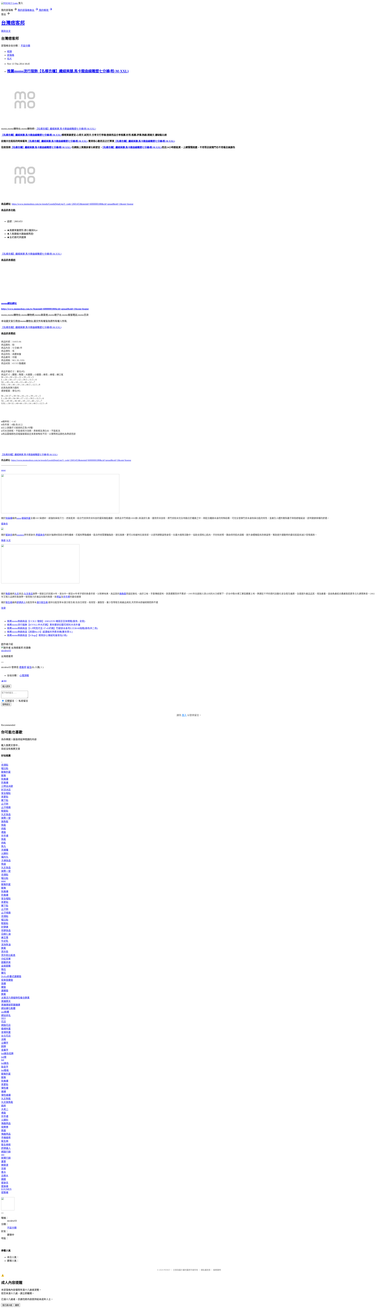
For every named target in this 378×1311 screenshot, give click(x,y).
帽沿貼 (4, 768)
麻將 (3, 1105)
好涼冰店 (6, 789)
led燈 (3, 1057)
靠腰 (3, 983)
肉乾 (3, 843)
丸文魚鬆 (6, 1098)
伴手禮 (66, 597)
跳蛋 (3, 1130)
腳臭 (3, 775)
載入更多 (6, 686)
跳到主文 (6, 31)
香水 (3, 1172)
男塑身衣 (40, 535)
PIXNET (167, 1270)
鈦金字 (4, 1067)
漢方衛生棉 (42, 602)
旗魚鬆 (122, 594)
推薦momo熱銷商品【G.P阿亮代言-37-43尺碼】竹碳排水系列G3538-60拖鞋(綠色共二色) (52, 628)
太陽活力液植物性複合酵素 (15, 997)
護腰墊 (4, 990)
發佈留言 (6, 704)
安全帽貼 (6, 793)
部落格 (10, 55)
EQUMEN (6, 1189)
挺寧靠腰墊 (7, 980)
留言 (29, 667)
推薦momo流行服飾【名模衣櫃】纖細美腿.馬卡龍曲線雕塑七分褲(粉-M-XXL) (68, 71)
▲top (3, 680)
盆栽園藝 (6, 966)
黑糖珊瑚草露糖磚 (10, 1005)
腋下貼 (4, 800)
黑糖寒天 (6, 1001)
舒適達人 (21, 602)
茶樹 (3, 1168)
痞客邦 (22, 667)
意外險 (4, 951)
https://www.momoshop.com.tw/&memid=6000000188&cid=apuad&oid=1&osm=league (45, 309)
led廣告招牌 (7, 1053)
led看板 (5, 1070)
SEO (3, 1018)
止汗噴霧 (6, 807)
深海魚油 (6, 944)
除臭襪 (9, 518)
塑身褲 (4, 1186)
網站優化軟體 (8, 1008)
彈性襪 (4, 1088)
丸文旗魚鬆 (7, 1102)
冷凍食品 (6, 860)
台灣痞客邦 (13, 23)
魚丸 (3, 846)
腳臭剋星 (26, 518)
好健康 (4, 927)
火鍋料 (4, 853)
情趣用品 (6, 1123)
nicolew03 (6, 650)
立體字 (4, 1043)
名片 (9, 58)
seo (2, 1154)
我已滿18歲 (7, 1305)
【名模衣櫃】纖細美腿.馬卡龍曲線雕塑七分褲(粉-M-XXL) (66, 128)
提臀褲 (4, 1192)
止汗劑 (4, 804)
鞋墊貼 (4, 811)
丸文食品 (28, 594)
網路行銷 (6, 1151)
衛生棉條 (6, 1144)
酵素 (3, 948)
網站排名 (6, 1015)
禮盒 (59, 597)
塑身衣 (4, 524)
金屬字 (4, 1050)
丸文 (8, 540)
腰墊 (3, 987)
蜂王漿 (4, 937)
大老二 (4, 1109)
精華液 (4, 1165)
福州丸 (4, 857)
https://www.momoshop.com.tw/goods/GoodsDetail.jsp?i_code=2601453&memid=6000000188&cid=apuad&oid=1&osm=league (72, 204)
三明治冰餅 (7, 786)
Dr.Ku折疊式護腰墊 (11, 976)
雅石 (3, 969)
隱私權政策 (205, 1270)
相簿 (9, 51)
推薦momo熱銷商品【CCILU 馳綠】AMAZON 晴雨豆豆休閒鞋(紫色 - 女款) (46, 621)
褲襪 (3, 1091)
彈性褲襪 (6, 1095)
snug (3, 470)
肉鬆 (3, 828)
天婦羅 (4, 850)
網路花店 (6, 1025)
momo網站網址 (9, 303)
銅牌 (3, 1046)
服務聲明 (217, 1270)
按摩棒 (4, 1127)
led (2, 1060)
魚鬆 (3, 540)
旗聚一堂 (6, 818)
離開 (17, 1305)
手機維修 (6, 1137)
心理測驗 (24, 675)
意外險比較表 (8, 955)
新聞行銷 (6, 1158)
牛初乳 (4, 941)
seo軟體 (5, 1012)
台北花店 (6, 1036)
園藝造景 (6, 962)
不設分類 (25, 45)
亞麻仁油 (6, 934)
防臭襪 (4, 782)
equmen (20, 535)
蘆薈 (3, 1161)
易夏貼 (4, 797)
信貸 (3, 608)
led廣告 (5, 1063)
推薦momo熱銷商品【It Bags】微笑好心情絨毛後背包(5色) (37, 635)
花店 (3, 1021)
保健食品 (6, 930)
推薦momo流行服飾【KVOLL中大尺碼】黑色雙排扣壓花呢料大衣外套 (43, 624)
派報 (3, 1039)
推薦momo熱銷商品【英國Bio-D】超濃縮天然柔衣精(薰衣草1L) (40, 632)
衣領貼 (4, 765)
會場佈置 (6, 1032)
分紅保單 (6, 959)
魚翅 (3, 864)
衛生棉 (9, 602)
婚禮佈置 (6, 1028)
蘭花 (3, 973)
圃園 (3, 1179)
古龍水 (4, 1175)
